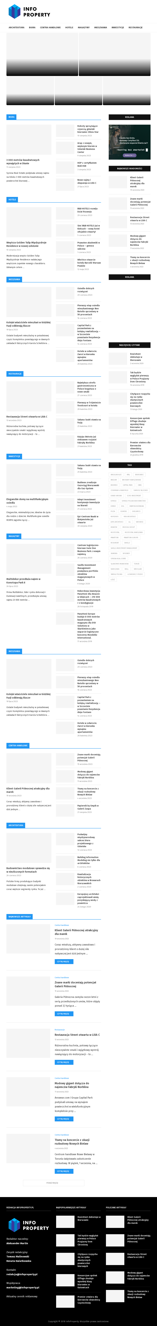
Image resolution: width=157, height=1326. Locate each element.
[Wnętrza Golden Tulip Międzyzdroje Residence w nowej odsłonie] (28, 222)
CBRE (140, 485)
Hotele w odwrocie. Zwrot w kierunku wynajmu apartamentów (87, 356)
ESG (122, 506)
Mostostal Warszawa (134, 532)
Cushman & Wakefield (119, 490)
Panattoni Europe (131, 538)
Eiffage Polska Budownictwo (134, 501)
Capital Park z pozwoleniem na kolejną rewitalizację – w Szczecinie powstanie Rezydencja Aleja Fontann (88, 333)
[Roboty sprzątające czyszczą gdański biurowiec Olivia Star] (65, 131)
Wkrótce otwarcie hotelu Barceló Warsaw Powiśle (89, 262)
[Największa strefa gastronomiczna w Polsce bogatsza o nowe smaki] (65, 387)
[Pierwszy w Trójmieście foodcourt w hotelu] (65, 407)
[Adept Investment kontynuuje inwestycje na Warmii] (65, 504)
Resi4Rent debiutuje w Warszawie (136, 357)
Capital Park (127, 485)
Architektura (16, 27)
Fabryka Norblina (137, 506)
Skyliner (126, 553)
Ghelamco (136, 511)
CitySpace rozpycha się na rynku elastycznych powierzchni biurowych (140, 400)
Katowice (139, 522)
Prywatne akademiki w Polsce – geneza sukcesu (88, 245)
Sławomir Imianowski (120, 564)
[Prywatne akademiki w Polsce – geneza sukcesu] (65, 247)
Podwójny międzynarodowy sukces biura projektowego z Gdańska (86, 840)
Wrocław (138, 569)
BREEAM (114, 480)
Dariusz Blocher (141, 490)
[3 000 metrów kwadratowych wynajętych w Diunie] (28, 140)
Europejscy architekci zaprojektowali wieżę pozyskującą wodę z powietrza (88, 899)
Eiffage (114, 501)
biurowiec (139, 475)
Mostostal (115, 532)
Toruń (136, 564)
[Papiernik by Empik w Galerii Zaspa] (65, 810)
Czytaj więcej (63, 962)
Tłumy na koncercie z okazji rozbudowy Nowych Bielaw (127, 95)
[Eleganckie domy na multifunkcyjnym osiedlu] (28, 479)
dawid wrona (116, 496)
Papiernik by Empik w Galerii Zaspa (88, 807)
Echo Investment (134, 496)
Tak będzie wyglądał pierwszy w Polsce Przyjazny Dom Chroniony (139, 377)
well (126, 569)
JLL (130, 522)
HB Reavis (114, 517)
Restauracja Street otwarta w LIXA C (30, 98)
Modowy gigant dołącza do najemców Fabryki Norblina (78, 95)
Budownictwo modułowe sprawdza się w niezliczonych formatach (28, 870)
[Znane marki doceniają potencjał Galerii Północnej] (115, 54)
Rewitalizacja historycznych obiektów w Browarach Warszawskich (88, 879)
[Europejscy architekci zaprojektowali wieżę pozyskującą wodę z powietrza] (65, 899)
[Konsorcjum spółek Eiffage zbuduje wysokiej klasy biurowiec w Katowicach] (118, 423)
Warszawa (115, 569)
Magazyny (84, 27)
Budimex (114, 485)
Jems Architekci (117, 522)
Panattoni (115, 538)
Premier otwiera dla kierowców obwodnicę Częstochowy (140, 447)
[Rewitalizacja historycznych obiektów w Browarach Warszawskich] (65, 879)
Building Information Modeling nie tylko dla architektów (88, 860)
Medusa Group (129, 527)
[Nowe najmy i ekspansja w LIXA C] (65, 185)
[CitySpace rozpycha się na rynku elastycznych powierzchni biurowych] (118, 398)
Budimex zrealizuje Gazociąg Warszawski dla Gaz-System (88, 485)
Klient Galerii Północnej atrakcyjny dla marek (42, 69)
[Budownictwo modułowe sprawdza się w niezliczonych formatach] (28, 848)
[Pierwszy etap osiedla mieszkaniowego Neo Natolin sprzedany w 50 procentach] (65, 310)
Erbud (113, 506)
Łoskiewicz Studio (135, 574)
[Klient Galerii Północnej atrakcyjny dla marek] (42, 54)
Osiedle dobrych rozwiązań (85, 290)
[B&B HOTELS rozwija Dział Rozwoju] (65, 213)
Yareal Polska (116, 574)
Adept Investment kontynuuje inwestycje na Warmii (88, 502)
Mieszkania (100, 27)
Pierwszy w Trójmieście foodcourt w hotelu (89, 404)
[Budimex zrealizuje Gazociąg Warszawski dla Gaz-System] (65, 487)
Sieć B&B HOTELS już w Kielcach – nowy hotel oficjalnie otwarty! (88, 228)
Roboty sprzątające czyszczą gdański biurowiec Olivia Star (88, 129)
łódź (113, 580)
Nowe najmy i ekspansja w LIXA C (86, 181)
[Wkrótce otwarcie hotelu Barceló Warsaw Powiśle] (65, 264)
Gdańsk (123, 511)
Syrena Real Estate (118, 559)
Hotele (69, 27)
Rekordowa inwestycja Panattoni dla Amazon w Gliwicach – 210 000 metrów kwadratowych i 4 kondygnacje (88, 597)
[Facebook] (148, 36)
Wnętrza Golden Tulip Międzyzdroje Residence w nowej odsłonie (26, 244)
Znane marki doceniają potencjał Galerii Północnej (114, 69)
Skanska (114, 553)
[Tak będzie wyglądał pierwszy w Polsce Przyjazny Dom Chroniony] (118, 377)
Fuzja (113, 511)
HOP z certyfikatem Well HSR (87, 164)
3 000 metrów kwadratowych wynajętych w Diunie (22, 162)
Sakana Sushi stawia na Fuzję (89, 421)
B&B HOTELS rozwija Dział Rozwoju (87, 210)
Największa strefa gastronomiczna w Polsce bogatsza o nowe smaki (86, 387)
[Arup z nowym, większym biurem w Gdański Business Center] (65, 148)
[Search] (149, 27)
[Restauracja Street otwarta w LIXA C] (30, 91)
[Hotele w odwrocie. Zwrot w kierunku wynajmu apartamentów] (65, 356)
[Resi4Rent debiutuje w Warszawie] (118, 359)
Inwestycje (118, 27)
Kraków (114, 527)
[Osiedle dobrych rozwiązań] (65, 293)
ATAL (128, 475)
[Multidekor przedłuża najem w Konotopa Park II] (28, 559)
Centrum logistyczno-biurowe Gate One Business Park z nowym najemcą (88, 550)
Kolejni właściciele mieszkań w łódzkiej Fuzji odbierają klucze (28, 324)
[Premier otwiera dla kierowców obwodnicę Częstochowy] (118, 447)
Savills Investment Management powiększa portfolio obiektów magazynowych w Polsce (87, 572)
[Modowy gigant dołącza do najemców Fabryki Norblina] (65, 776)
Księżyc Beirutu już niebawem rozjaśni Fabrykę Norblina (86, 439)
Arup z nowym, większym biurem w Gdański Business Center (87, 147)
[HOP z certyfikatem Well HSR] (65, 167)
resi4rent (115, 543)
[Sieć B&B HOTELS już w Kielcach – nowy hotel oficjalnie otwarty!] (65, 230)
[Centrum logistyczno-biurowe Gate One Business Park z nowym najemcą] (65, 550)
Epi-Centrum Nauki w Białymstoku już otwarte (87, 519)
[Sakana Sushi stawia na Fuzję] (65, 424)
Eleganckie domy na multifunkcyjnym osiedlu (27, 501)
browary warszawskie (131, 480)
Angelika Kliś (116, 475)
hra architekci (130, 517)
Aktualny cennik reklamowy (21, 1296)
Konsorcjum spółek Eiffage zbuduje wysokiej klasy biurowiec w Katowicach (140, 424)
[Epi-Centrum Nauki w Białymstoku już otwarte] (65, 521)
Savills (127, 543)
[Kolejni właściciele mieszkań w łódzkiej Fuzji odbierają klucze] (28, 302)
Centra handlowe (50, 27)
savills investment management (124, 548)
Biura (32, 27)
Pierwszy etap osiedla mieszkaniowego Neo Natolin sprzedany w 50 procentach (88, 310)
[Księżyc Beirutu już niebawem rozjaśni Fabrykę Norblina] (65, 441)
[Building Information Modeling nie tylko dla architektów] (65, 862)
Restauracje (136, 27)
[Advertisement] (130, 312)
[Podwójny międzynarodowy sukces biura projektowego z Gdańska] (65, 839)
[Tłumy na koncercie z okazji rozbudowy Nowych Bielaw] (65, 793)
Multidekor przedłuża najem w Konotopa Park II (23, 581)
